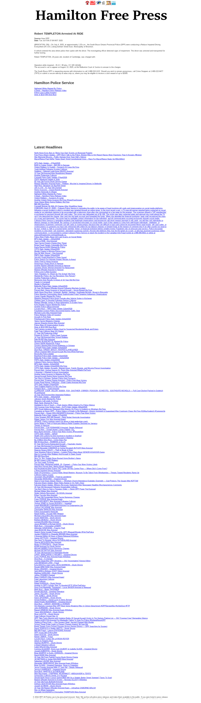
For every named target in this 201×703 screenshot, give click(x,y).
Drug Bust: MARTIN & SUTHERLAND (49, 671)
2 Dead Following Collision (44, 645)
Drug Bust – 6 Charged (43, 559)
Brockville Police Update (44, 354)
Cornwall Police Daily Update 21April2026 (50, 348)
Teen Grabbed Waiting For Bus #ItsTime (50, 387)
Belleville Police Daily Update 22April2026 (50, 286)
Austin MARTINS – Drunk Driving (47, 518)
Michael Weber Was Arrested (45, 491)
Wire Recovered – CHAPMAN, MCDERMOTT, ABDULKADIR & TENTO (62, 674)
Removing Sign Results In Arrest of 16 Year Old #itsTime (56, 280)
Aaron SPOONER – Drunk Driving (47, 598)
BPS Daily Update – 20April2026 (47, 397)
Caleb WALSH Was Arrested (45, 647)
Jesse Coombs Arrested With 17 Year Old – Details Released (58, 667)
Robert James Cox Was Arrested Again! (50, 419)
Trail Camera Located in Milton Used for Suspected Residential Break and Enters (66, 329)
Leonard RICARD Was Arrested (46, 522)
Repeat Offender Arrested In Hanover (49, 270)
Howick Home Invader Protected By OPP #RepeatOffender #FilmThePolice (64, 532)
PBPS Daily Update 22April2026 (47, 255)
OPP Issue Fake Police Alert (45, 633)
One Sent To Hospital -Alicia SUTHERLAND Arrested (55, 540)
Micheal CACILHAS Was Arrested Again (50, 516)
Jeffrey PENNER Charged (44, 575)
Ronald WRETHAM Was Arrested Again (50, 567)
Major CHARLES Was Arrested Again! (49, 577)
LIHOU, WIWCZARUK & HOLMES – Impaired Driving (55, 555)
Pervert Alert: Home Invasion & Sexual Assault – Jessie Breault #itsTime (63, 290)
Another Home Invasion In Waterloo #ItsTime (52, 374)
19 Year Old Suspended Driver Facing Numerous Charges (57, 497)
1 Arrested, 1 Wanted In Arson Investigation (51, 372)
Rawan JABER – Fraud (43, 637)
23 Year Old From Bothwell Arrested (48, 682)
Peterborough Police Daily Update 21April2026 (52, 319)
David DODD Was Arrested (45, 655)
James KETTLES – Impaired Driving (48, 538)
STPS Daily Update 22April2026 (47, 249)
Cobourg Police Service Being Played (49, 362)
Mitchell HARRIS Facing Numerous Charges (51, 548)
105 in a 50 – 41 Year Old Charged (48, 188)
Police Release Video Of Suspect (47, 315)
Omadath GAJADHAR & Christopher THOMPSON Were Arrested (60, 692)
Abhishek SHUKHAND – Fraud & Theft (49, 528)
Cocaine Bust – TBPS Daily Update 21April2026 (53, 309)
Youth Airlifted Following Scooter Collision (50, 169)
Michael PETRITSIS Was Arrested (48, 551)
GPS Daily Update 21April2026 (46, 384)
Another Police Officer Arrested (46, 307)
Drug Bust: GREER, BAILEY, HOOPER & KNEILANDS (56, 350)
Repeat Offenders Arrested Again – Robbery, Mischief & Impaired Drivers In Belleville (68, 184)
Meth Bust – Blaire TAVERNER (46, 589)
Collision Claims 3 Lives (43, 475)
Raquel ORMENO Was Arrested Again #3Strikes (53, 610)
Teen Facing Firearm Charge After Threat (50, 243)
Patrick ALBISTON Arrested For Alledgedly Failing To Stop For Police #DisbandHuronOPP (70, 620)
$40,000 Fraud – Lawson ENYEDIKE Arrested (52, 630)
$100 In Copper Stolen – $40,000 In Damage (51, 165)
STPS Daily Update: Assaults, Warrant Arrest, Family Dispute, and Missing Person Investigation (72, 368)
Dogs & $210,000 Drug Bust (45, 95)
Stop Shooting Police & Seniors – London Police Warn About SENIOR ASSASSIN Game (69, 452)
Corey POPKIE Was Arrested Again (48, 499)
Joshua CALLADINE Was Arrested (48, 507)
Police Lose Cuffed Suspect (45, 93)
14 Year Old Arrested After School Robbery (51, 337)
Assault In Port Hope (42, 317)
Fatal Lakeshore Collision (44, 579)
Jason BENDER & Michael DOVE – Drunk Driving (54, 524)
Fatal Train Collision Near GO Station (49, 331)
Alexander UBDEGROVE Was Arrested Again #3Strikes (56, 663)
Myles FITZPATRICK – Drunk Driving (49, 544)
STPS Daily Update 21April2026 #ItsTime (50, 366)
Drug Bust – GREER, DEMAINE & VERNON (52, 604)
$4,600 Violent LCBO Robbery (46, 460)
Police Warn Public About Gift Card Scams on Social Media (57, 237)
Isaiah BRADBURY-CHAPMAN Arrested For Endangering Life (58, 505)
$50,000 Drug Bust (41, 456)
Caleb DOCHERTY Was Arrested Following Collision (55, 501)
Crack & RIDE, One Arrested (45, 241)
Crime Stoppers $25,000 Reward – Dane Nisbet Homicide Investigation (62, 417)
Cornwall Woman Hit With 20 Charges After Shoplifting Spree (58, 206)
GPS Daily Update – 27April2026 (47, 163)
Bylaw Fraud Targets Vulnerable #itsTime (50, 245)
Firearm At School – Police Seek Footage (50, 335)
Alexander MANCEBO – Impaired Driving (50, 479)
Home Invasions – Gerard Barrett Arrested (51, 190)
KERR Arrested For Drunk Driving (47, 546)
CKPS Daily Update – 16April (45, 434)
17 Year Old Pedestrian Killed (46, 333)
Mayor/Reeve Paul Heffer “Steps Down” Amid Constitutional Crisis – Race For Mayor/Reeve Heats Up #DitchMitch (79, 159)
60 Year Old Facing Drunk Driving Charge (50, 182)
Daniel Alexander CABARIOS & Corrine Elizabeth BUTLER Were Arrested (63, 448)
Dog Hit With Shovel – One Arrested (48, 253)
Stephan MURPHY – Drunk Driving (48, 643)
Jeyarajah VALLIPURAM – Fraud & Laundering (52, 477)
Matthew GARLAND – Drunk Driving (48, 573)
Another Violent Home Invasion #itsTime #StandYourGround (58, 200)
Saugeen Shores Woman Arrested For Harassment (54, 268)
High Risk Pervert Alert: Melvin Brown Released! (53, 466)
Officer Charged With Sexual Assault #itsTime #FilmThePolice (59, 352)
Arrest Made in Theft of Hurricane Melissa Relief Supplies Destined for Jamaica (65, 423)
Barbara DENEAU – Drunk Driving (47, 520)
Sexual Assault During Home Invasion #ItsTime (53, 376)
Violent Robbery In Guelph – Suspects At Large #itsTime (56, 167)
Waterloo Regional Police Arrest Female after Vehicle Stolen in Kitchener (63, 298)
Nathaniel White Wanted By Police (48, 88)
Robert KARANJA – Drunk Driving (47, 583)
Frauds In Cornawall (42, 282)
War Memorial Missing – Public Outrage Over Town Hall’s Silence (60, 157)
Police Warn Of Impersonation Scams (49, 325)
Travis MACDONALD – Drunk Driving (49, 612)
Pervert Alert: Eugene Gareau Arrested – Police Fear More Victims (60, 380)
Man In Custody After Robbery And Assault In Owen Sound (57, 454)
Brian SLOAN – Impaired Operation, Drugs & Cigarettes (56, 665)
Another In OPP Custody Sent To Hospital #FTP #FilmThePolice (59, 585)
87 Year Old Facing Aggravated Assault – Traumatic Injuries (58, 444)
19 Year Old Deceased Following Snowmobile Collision (55, 487)
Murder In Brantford (42, 284)
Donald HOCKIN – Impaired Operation (49, 592)
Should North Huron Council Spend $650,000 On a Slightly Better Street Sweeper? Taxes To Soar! (73, 678)
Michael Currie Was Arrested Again (48, 313)
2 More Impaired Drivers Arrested (47, 471)
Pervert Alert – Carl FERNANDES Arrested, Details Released (58, 428)
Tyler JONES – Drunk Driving (45, 596)
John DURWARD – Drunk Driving (47, 608)
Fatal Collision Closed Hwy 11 (46, 616)
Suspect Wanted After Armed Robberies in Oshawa (54, 346)
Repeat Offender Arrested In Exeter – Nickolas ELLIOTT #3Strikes (60, 680)
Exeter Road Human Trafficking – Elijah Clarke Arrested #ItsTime (60, 382)
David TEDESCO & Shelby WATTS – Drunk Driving (54, 628)
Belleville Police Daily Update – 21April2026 (51, 358)
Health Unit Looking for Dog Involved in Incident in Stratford (57, 436)
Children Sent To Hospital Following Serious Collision (55, 300)
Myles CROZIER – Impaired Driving (48, 569)
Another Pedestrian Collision (45, 175)
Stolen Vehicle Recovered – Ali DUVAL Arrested (53, 493)
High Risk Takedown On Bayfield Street (50, 186)
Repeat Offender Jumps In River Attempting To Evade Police (58, 302)
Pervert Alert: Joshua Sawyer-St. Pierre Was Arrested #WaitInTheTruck (62, 370)
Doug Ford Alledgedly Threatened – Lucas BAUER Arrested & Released (62, 587)
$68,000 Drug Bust (41, 204)
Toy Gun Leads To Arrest (44, 462)
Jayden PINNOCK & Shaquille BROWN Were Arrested (55, 534)
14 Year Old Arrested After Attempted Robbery (52, 395)
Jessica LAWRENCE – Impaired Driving (50, 669)
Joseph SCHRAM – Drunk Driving (47, 686)
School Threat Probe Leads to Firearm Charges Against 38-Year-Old (61, 624)
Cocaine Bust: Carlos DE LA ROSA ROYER (51, 639)
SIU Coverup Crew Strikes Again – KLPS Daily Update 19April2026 (60, 407)
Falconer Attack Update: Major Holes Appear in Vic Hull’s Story (59, 483)
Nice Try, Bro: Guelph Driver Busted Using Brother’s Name (57, 458)
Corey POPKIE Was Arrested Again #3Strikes (52, 557)
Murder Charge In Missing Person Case (49, 251)
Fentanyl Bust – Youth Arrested (46, 389)
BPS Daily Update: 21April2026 (46, 364)
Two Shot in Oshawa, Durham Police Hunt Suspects (55, 378)
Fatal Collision (40, 581)
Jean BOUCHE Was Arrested (45, 530)
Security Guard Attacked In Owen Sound (50, 257)
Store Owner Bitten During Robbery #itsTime (51, 202)
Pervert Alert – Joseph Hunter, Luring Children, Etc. (54, 430)
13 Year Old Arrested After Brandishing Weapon (53, 173)
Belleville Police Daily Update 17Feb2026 (50, 415)
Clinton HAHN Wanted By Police (47, 343)
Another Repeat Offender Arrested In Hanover (52, 266)
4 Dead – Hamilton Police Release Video (50, 91)
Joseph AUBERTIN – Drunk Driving (48, 651)
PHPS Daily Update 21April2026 (47, 360)
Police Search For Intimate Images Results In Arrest (55, 259)
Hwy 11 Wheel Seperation (44, 690)
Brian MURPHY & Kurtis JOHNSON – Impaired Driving (56, 653)
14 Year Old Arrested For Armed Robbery (50, 446)
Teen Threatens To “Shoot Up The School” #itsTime (54, 274)
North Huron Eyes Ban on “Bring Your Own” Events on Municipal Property (63, 153)
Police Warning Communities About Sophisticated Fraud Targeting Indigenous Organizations (70, 294)
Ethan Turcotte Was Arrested (45, 495)
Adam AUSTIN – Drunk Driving (46, 635)
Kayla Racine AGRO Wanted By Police (49, 247)
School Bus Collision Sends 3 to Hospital (50, 676)
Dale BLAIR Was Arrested (44, 339)
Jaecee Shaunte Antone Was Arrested (49, 323)
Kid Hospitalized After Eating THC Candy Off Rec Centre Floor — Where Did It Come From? (70, 469)
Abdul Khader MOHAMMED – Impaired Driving (52, 602)
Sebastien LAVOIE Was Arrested (47, 661)
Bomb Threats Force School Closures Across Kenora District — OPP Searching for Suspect (70, 626)
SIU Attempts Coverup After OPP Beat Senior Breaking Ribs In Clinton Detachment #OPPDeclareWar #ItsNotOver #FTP (82, 606)
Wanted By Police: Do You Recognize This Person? (54, 276)
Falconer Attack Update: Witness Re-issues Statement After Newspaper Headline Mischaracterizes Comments (78, 485)
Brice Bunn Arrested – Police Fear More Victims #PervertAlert (58, 432)
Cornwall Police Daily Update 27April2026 (50, 177)
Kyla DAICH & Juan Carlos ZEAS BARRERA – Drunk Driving (58, 565)
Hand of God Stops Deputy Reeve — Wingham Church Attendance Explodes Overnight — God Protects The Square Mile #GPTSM (86, 481)
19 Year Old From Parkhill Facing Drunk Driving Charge (56, 657)
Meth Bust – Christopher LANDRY (47, 526)
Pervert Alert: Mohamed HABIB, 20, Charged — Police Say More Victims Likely (65, 464)
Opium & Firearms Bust (43, 641)
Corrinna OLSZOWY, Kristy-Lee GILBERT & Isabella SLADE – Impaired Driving (65, 649)
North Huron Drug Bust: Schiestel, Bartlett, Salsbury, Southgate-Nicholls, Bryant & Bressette (71, 292)
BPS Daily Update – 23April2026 (47, 239)
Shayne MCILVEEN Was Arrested (47, 542)
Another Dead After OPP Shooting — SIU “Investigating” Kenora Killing (62, 561)
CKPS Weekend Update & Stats (47, 179)
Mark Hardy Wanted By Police (46, 403)
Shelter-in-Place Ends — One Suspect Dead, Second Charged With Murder (64, 622)
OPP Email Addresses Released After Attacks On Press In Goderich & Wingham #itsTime (70, 409)
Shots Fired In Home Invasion (46, 261)
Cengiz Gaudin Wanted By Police (47, 296)
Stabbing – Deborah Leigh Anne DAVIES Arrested (53, 171)
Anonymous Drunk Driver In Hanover (48, 264)
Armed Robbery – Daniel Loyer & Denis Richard (53, 600)
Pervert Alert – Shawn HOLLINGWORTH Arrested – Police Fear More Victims (65, 413)
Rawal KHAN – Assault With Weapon (49, 514)
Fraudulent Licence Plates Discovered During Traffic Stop (57, 311)
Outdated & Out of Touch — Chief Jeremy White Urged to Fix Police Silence (64, 405)
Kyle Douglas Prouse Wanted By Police (50, 305)
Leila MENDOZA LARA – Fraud (46, 563)
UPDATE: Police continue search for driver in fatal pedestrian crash (61, 421)
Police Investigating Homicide (46, 512)
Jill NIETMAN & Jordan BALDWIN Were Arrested (53, 659)
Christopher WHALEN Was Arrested (48, 510)
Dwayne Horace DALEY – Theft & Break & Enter (53, 450)
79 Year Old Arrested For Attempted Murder (51, 553)
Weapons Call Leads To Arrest (46, 401)
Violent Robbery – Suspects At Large (49, 198)
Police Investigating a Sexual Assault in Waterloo (53, 438)
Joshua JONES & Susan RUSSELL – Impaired (53, 503)
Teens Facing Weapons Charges (47, 321)
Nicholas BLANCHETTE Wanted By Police (51, 341)
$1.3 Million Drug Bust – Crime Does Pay (50, 440)
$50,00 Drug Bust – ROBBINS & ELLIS (49, 442)
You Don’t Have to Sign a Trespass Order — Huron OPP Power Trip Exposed (65, 489)
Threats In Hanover (41, 425)
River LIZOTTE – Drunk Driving (46, 614)
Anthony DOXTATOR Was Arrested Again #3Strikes (54, 684)
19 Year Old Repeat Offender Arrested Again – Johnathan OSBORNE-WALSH (65, 688)
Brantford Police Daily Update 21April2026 (51, 356)
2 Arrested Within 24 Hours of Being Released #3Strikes (56, 536)
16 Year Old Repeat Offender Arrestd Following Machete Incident (59, 288)
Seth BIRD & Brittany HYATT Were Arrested (51, 571)
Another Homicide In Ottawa (45, 192)
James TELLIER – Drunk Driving (47, 594)
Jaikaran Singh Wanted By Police (47, 399)
